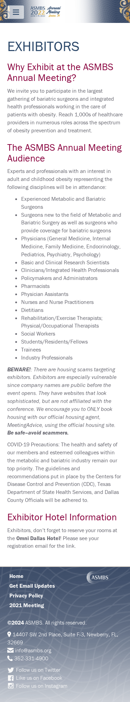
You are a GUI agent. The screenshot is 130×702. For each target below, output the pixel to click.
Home (16, 575)
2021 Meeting (26, 605)
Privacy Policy (26, 595)
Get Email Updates (32, 585)
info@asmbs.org (33, 650)
